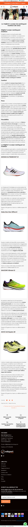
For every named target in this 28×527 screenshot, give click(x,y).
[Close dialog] (26, 245)
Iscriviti (14, 280)
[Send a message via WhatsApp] (25, 524)
